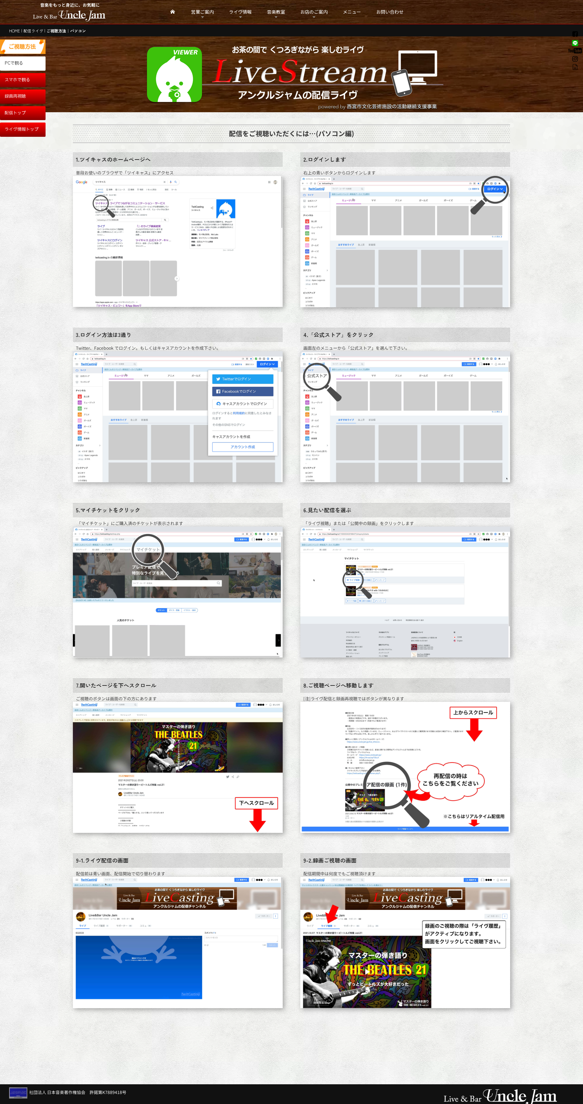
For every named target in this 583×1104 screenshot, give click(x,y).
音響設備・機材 (240, 33)
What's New (202, 26)
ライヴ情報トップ (22, 129)
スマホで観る (17, 80)
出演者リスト (240, 26)
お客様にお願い (202, 27)
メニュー (352, 11)
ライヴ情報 (240, 11)
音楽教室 (276, 11)
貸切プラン (240, 31)
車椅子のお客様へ (314, 26)
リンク (314, 27)
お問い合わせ (390, 11)
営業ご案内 (202, 11)
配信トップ (15, 113)
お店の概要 (314, 22)
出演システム (240, 32)
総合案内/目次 (240, 22)
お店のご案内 (314, 11)
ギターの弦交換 (276, 26)
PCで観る (14, 63)
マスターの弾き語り (240, 27)
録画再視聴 (15, 96)
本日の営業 (202, 22)
